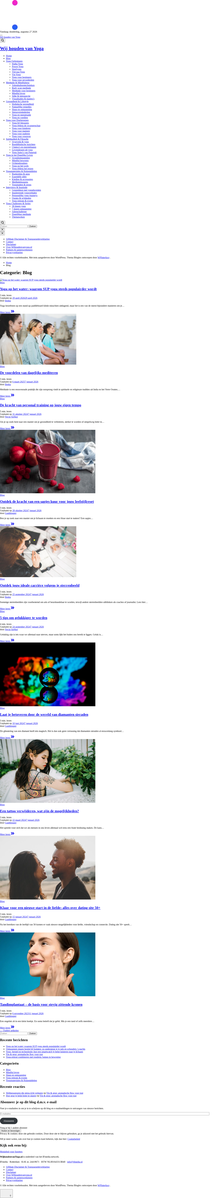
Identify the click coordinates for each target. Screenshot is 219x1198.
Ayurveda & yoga (20, 141)
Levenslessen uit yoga (22, 150)
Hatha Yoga (17, 64)
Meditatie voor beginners (23, 90)
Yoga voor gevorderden (23, 80)
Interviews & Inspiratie (16, 187)
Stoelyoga (16, 69)
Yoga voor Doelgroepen (17, 120)
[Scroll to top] (6, 1193)
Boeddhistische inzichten (23, 144)
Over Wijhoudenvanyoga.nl (19, 247)
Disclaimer (11, 244)
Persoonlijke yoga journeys (24, 195)
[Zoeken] (2, 41)
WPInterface (103, 257)
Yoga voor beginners (21, 77)
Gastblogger (10, 513)
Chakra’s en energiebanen (24, 147)
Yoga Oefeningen (14, 61)
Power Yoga (17, 66)
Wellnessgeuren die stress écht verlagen (24, 1093)
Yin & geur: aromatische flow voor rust (24, 1054)
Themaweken (18, 217)
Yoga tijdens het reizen (22, 168)
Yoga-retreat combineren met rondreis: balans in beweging (33, 1057)
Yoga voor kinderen (21, 128)
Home (9, 55)
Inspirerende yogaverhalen (24, 192)
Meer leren (7, 312)
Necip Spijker (11, 417)
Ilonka (8, 300)
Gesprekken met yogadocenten (26, 190)
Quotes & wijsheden (21, 198)
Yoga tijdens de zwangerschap (26, 125)
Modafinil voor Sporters (11, 1151)
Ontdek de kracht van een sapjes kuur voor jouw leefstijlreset (47, 501)
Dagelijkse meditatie (21, 214)
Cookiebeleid (73, 1139)
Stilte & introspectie (21, 96)
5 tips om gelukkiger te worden (23, 618)
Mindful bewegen (20, 160)
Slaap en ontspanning (22, 109)
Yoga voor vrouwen (21, 136)
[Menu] (1, 35)
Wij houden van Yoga (10, 37)
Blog (8, 58)
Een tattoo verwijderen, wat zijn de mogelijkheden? (39, 811)
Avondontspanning (21, 158)
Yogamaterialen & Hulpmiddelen (21, 171)
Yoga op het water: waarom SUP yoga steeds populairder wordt (48, 289)
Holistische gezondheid (23, 104)
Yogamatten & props (21, 184)
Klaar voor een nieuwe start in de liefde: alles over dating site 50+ (50, 908)
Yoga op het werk (20, 166)
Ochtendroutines (19, 163)
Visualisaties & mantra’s (23, 98)
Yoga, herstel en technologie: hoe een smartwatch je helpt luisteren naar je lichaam (44, 1051)
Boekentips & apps (21, 174)
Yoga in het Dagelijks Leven (19, 155)
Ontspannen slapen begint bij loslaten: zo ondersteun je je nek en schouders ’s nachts (45, 1049)
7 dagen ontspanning (21, 209)
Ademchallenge (19, 211)
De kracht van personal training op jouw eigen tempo (40, 405)
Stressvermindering (21, 112)
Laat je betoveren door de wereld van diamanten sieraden (44, 714)
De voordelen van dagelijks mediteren (29, 373)
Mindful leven (18, 93)
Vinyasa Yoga (18, 72)
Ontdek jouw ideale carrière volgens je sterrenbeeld (39, 585)
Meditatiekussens (20, 182)
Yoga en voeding (20, 117)
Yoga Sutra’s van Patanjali (24, 152)
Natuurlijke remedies (21, 107)
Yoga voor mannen (21, 131)
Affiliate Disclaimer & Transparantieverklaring (28, 239)
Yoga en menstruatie (21, 115)
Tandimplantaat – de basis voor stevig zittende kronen (41, 1004)
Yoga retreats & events (22, 201)
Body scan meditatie (21, 88)
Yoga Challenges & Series (18, 203)
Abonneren (8, 1121)
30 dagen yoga (19, 206)
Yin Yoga (16, 74)
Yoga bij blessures (20, 123)
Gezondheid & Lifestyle (17, 101)
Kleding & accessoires (22, 179)
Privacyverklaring (14, 252)
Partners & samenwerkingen (19, 249)
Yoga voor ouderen (21, 133)
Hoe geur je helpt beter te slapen (21, 1095)
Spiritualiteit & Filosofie (17, 139)
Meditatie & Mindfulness (17, 82)
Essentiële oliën (19, 176)
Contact (9, 241)
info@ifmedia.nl (75, 1162)
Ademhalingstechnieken (23, 85)
